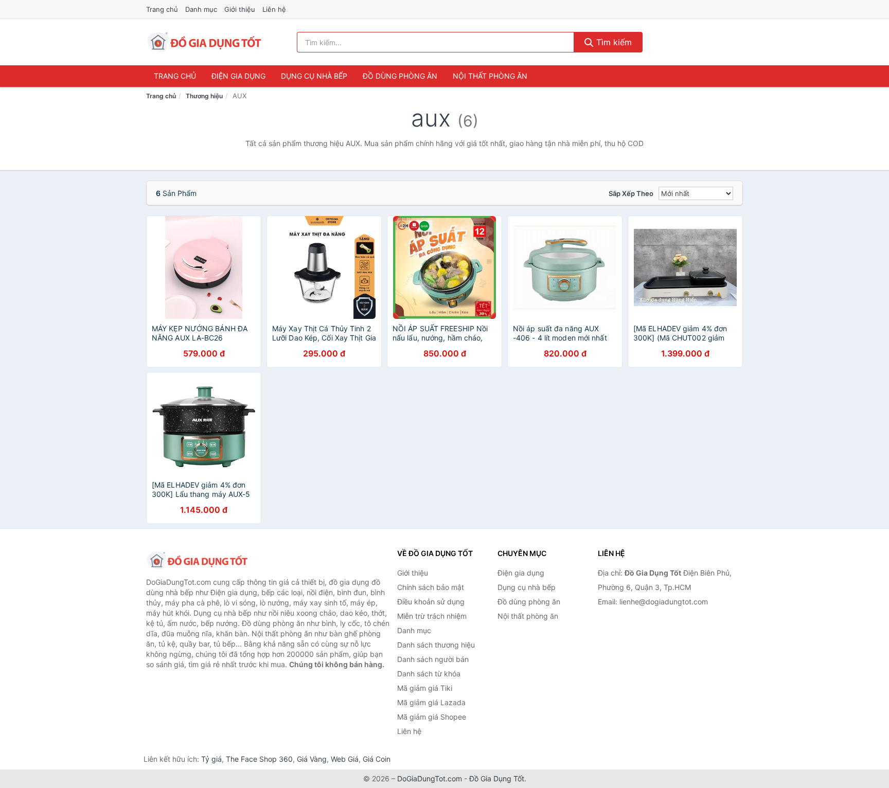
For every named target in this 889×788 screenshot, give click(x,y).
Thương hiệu (204, 96)
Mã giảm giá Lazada (431, 702)
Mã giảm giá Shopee (431, 716)
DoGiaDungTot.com (429, 778)
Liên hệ (274, 9)
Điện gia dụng (238, 75)
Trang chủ (162, 9)
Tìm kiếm (613, 42)
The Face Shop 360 (259, 759)
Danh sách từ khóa (428, 673)
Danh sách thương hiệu (436, 644)
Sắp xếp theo (631, 193)
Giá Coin (376, 759)
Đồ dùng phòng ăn (400, 75)
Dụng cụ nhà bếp (314, 75)
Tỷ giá (211, 759)
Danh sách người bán (433, 659)
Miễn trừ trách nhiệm (432, 616)
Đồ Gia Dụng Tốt (496, 778)
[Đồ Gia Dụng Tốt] (197, 560)
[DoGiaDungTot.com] (204, 42)
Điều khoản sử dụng (431, 601)
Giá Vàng (312, 759)
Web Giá (345, 759)
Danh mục (201, 9)
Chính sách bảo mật (430, 587)
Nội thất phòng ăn (490, 75)
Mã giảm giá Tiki (424, 688)
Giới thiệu (239, 9)
